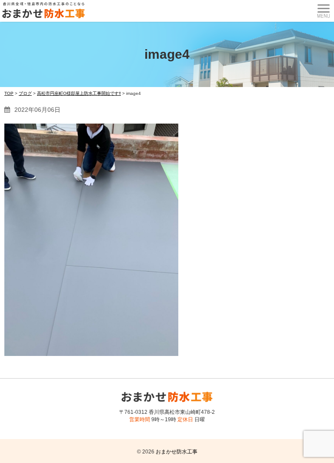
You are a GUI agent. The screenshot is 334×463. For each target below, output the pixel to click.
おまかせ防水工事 (176, 452)
